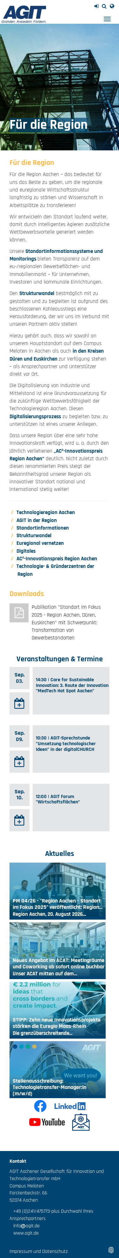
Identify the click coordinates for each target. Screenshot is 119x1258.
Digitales (26, 551)
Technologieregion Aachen (46, 512)
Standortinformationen (43, 528)
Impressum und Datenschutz (39, 1251)
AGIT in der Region (37, 520)
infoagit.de (25, 1226)
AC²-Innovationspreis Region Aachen (57, 558)
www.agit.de (24, 1233)
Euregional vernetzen (40, 543)
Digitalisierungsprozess (35, 416)
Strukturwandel (36, 293)
